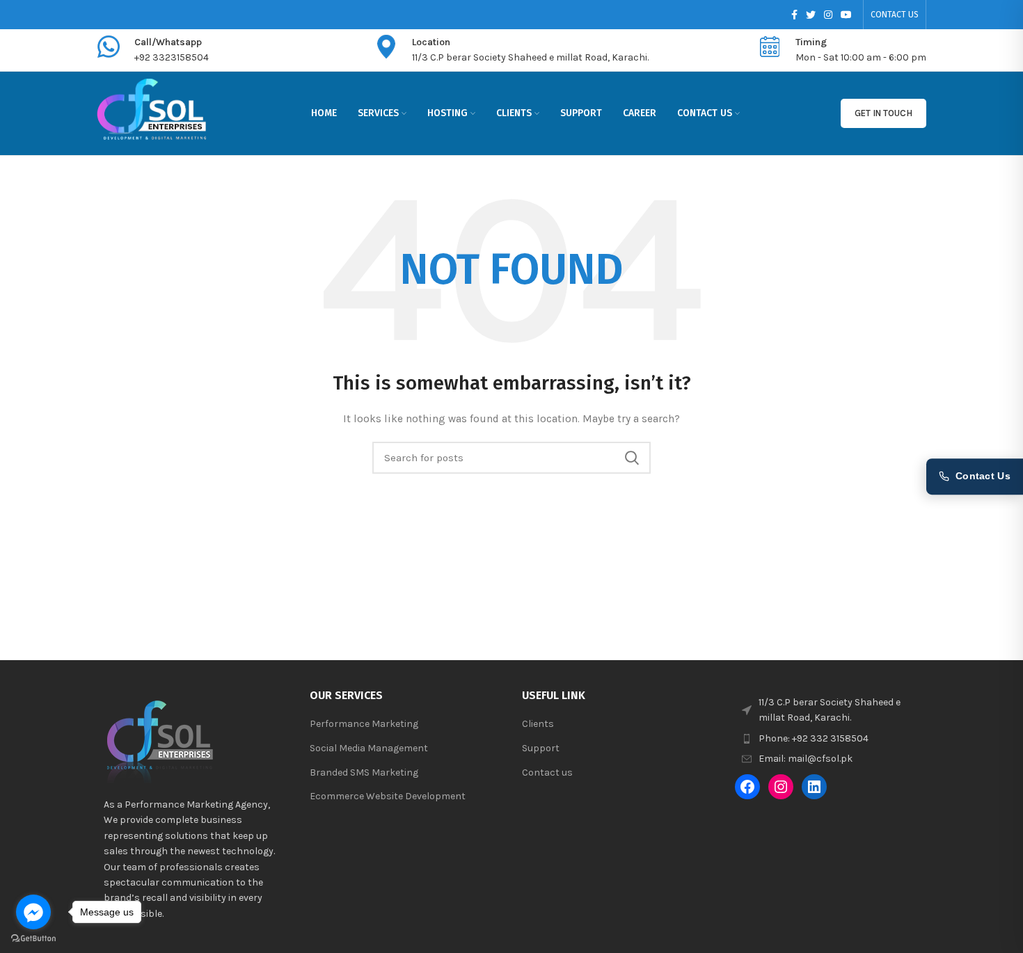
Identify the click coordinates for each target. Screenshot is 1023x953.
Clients (538, 724)
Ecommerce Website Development (388, 796)
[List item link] (831, 738)
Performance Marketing (364, 724)
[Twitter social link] (811, 15)
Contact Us (982, 476)
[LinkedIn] (814, 786)
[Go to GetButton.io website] (33, 938)
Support (541, 748)
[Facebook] (747, 786)
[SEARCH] (631, 458)
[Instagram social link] (828, 15)
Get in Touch (883, 113)
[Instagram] (780, 786)
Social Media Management (369, 748)
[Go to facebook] (33, 912)
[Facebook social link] (794, 15)
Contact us (547, 772)
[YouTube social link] (846, 15)
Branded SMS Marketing (364, 772)
